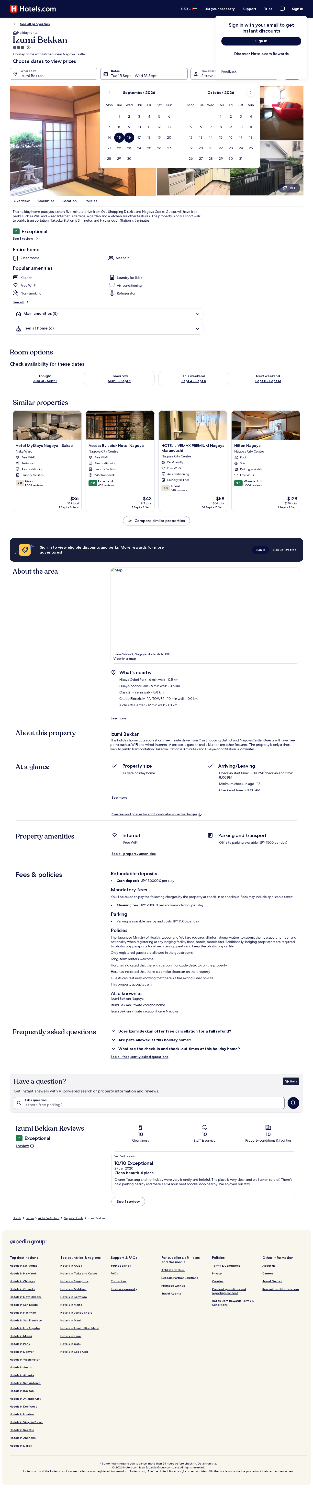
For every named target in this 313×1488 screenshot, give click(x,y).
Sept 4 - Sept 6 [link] (193, 381)
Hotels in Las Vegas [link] (23, 1265)
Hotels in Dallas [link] (21, 1445)
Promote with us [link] (173, 1285)
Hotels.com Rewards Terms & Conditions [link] (233, 1302)
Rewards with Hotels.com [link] (280, 1289)
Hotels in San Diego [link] (24, 1304)
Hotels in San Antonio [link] (25, 1383)
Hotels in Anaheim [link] (23, 1438)
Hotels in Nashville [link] (23, 1312)
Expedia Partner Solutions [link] (179, 1278)
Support (249, 9)
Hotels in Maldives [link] (73, 1289)
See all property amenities (134, 854)
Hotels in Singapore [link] (74, 1281)
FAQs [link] (114, 1273)
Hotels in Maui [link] (70, 1320)
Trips (268, 9)
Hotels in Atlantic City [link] (25, 1398)
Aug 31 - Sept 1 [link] (45, 381)
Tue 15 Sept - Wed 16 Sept (134, 75)
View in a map (124, 658)
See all (18, 302)
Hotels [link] (17, 1218)
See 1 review (23, 238)
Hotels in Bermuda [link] (73, 1297)
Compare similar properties (159, 520)
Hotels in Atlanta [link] (22, 1375)
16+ (292, 188)
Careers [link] (267, 1273)
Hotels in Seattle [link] (22, 1430)
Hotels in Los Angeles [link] (25, 1328)
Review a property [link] (124, 1289)
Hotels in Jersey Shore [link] (76, 1312)
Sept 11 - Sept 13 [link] (268, 381)
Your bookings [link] (121, 1265)
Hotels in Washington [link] (25, 1359)
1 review (22, 1146)
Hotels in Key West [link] (23, 1406)
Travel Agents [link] (171, 1293)
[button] (119, 117)
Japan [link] (30, 1218)
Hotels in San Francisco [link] (26, 1320)
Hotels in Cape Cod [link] (74, 1351)
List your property (219, 9)
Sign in (297, 9)
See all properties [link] (35, 24)
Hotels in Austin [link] (21, 1367)
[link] (261, 71)
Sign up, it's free (284, 550)
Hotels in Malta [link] (71, 1304)
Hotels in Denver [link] (22, 1351)
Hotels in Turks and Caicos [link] (78, 1273)
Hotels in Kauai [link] (70, 1336)
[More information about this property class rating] (28, 47)
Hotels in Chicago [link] (22, 1281)
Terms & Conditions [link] (226, 1265)
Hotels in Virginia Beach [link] (26, 1422)
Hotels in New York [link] (23, 1273)
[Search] (293, 1103)
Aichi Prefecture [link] (48, 1218)
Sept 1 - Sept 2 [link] (119, 381)
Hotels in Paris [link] (20, 1344)
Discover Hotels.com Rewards (261, 53)
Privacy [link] (217, 1273)
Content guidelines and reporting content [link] (229, 1291)
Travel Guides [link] (272, 1281)
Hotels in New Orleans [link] (26, 1297)
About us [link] (268, 1265)
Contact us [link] (118, 1281)
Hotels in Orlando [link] (22, 1289)
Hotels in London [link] (22, 1414)
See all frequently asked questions (139, 1057)
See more (118, 718)
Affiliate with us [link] (173, 1270)
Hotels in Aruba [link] (71, 1265)
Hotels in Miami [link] (21, 1336)
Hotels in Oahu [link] (70, 1344)
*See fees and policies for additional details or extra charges (154, 814)
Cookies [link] (218, 1281)
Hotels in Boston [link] (22, 1391)
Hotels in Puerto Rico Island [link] (79, 1328)
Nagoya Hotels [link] (73, 1218)
